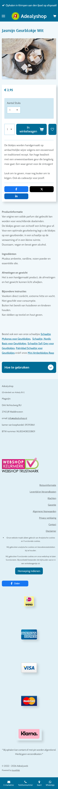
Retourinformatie (47, 485)
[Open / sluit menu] (3, 16)
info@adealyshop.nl (17, 418)
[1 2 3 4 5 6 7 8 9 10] (9, 129)
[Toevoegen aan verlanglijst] (52, 129)
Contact (52, 524)
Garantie (52, 504)
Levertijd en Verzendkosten (43, 491)
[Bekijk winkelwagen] (54, 16)
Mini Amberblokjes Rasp (41, 352)
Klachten (52, 498)
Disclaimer (51, 531)
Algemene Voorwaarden (44, 511)
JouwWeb (16, 770)
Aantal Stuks (14, 102)
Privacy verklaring (47, 518)
